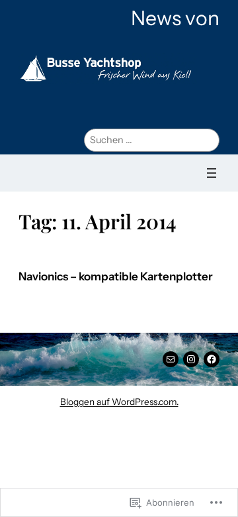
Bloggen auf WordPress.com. (119, 401)
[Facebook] (211, 359)
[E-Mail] (170, 359)
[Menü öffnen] (211, 173)
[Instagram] (191, 359)
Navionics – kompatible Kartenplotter (116, 276)
